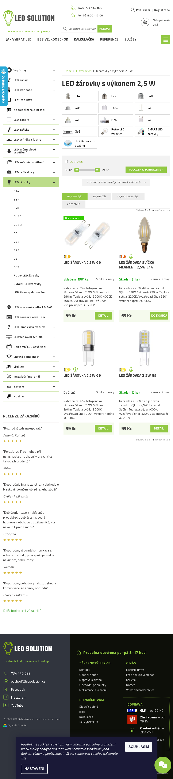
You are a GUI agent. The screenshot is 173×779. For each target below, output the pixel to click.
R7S (16, 250)
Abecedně (73, 204)
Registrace (162, 10)
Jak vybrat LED (18, 39)
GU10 (17, 216)
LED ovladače (23, 90)
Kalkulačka (84, 39)
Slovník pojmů (88, 706)
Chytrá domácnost (26, 356)
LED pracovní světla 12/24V (33, 307)
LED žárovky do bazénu (30, 292)
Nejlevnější (74, 196)
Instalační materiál (27, 376)
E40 (16, 208)
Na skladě (76, 162)
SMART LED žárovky (27, 284)
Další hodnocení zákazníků (22, 610)
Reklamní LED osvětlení (30, 346)
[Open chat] (162, 764)
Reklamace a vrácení (93, 690)
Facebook (18, 689)
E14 (16, 191)
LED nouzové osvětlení (29, 317)
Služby (130, 39)
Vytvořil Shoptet (18, 725)
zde (23, 758)
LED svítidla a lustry (27, 139)
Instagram (18, 697)
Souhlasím (138, 747)
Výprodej (20, 70)
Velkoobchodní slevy (140, 690)
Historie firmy (135, 669)
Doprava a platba (90, 679)
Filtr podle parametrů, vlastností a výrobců (114, 182)
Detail (103, 315)
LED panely (21, 119)
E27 (16, 199)
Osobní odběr (88, 674)
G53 (16, 267)
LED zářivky (21, 129)
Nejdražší (99, 196)
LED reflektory (24, 172)
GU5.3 (18, 224)
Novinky (19, 396)
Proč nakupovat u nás (140, 674)
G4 (16, 233)
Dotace (130, 685)
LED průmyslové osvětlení (25, 150)
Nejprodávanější (128, 196)
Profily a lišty (23, 100)
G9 (16, 258)
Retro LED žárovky (26, 275)
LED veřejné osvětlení (28, 162)
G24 (16, 241)
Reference (109, 39)
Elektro (19, 366)
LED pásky (21, 80)
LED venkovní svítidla (28, 337)
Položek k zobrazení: (146, 169)
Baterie (19, 386)
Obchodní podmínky (92, 685)
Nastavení (34, 769)
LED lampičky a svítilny (29, 327)
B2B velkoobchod (52, 39)
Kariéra (131, 679)
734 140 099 (21, 673)
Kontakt (84, 669)
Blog (82, 711)
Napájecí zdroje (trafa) (29, 109)
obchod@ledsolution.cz (28, 681)
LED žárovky (22, 182)
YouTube (17, 705)
